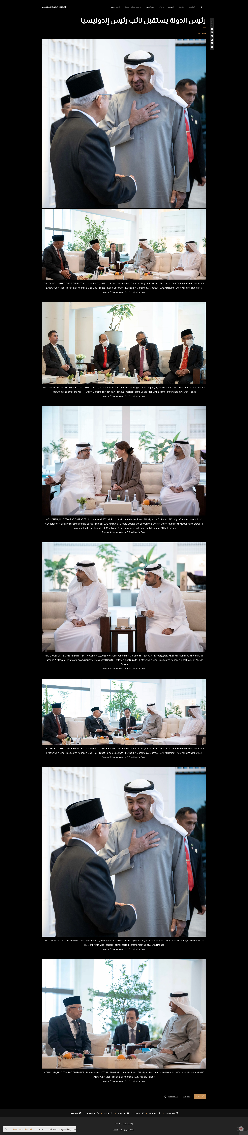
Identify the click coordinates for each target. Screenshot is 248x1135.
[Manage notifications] (241, 1128)
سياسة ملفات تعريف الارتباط (23, 1129)
